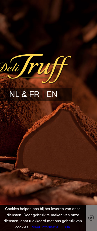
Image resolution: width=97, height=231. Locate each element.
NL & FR (24, 94)
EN (52, 94)
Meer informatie (45, 227)
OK (67, 227)
